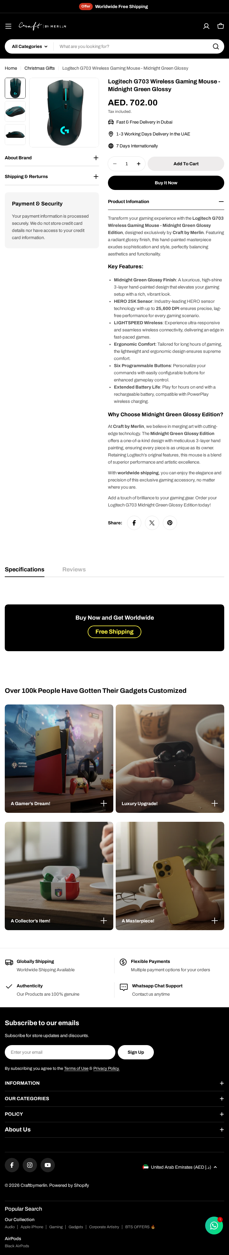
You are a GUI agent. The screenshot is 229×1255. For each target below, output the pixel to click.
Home (11, 68)
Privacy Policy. (106, 1068)
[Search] (215, 46)
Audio (10, 1227)
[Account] (206, 26)
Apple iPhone (32, 1227)
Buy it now (166, 182)
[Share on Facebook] (134, 523)
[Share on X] (152, 523)
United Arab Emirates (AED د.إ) (181, 1167)
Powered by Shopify (69, 1185)
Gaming (56, 1227)
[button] (59, 803)
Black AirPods (17, 1246)
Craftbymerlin (34, 1185)
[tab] (24, 571)
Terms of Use (76, 1068)
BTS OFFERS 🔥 (140, 1227)
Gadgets (76, 1227)
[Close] (103, 803)
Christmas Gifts (39, 68)
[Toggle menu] (8, 26)
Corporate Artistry (104, 1227)
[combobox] (114, 46)
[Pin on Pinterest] (170, 523)
